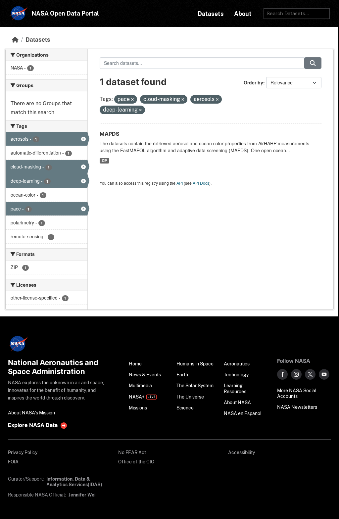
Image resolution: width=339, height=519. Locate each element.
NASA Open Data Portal (65, 13)
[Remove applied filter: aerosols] (217, 100)
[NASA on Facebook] (282, 374)
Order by (253, 82)
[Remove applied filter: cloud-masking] (182, 100)
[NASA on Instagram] (296, 374)
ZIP (104, 160)
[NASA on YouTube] (324, 374)
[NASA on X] (310, 374)
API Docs (201, 183)
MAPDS (109, 133)
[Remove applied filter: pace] (132, 100)
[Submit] (312, 63)
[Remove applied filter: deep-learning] (140, 110)
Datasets (37, 39)
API (179, 183)
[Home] (15, 39)
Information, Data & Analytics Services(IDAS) (74, 481)
